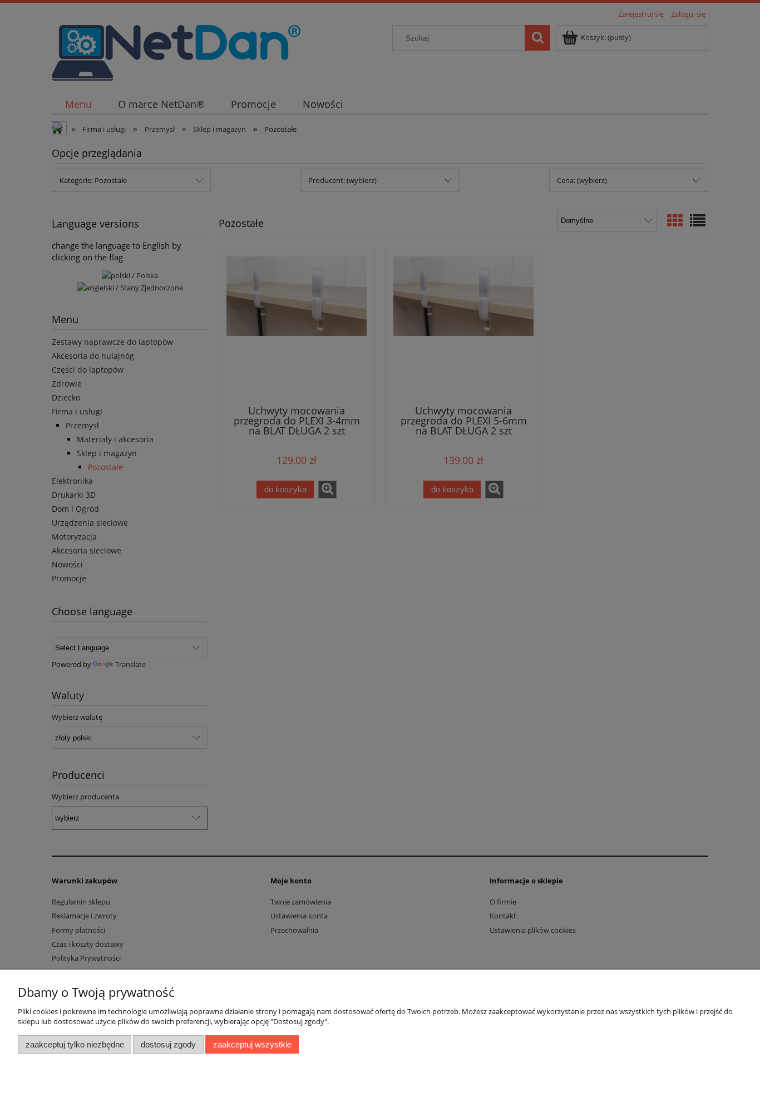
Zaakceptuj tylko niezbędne (75, 1044)
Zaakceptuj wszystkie (252, 1044)
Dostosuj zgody (168, 1044)
